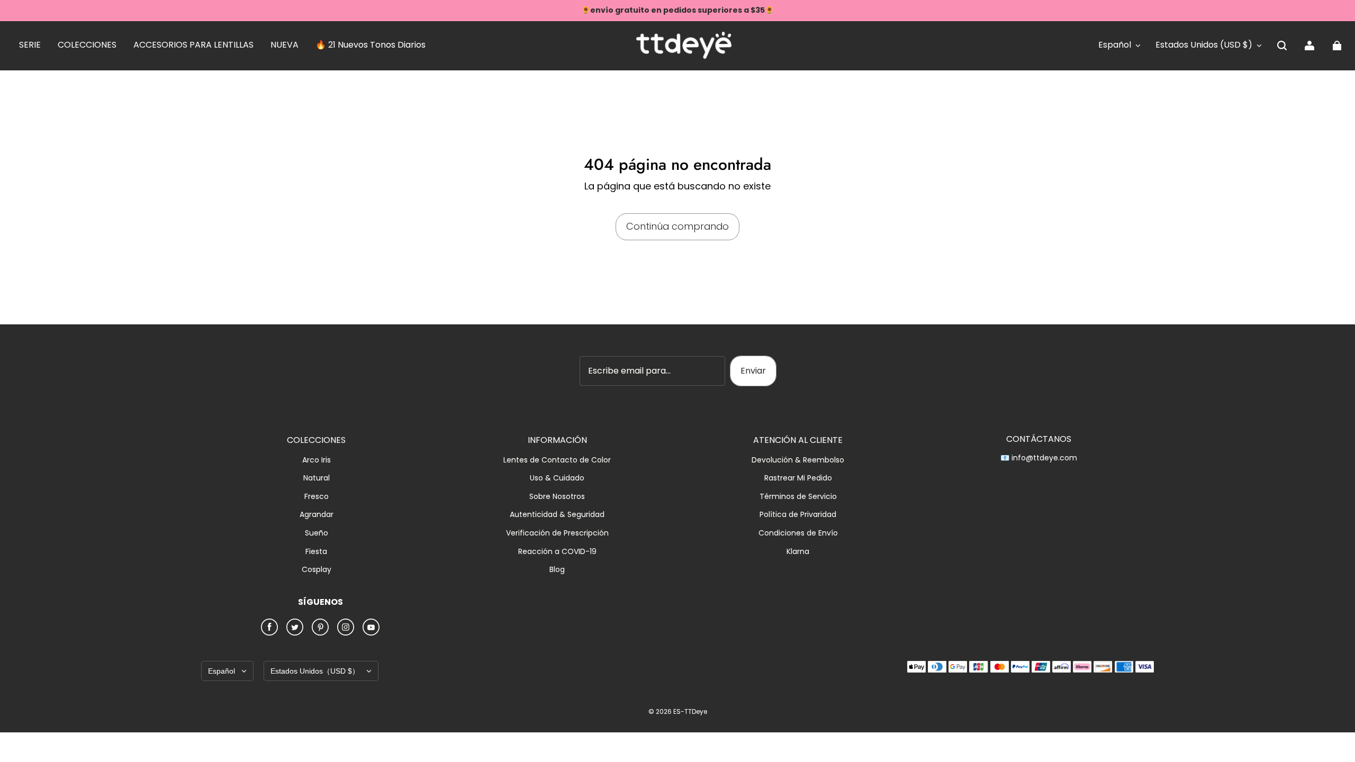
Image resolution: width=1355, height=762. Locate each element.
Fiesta (316, 552)
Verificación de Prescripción (557, 533)
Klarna (798, 552)
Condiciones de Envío (798, 533)
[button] (1282, 45)
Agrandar (316, 515)
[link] (30, 45)
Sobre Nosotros (557, 497)
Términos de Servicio (798, 497)
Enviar (753, 371)
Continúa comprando (677, 226)
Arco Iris (316, 460)
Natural (316, 478)
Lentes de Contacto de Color (557, 460)
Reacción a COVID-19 (557, 552)
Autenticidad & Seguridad (557, 515)
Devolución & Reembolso (798, 460)
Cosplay (316, 570)
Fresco (316, 497)
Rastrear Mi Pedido (798, 478)
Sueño (316, 533)
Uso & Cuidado (557, 478)
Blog (557, 570)
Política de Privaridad (798, 515)
